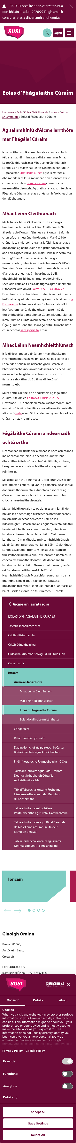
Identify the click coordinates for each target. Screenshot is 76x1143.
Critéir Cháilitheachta (36, 112)
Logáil (58, 33)
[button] (7, 911)
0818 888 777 (17, 967)
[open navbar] (69, 32)
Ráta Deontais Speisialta (29, 738)
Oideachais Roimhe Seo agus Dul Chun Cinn (36, 654)
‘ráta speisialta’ (29, 330)
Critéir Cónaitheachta (22, 644)
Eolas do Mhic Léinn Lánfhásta (39, 719)
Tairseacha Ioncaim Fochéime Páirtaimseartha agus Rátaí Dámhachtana (41, 810)
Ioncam (54, 112)
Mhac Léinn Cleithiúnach (36, 691)
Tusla (18, 413)
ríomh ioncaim (36, 183)
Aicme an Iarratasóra (31, 604)
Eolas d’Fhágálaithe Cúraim (31, 616)
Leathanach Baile (12, 112)
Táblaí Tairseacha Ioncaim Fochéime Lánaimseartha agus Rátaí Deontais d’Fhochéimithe (37, 794)
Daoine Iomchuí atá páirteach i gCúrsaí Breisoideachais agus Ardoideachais (39, 749)
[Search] (47, 32)
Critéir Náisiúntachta (21, 635)
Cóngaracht (21, 729)
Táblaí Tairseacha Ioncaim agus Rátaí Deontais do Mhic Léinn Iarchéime (37, 843)
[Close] (71, 4)
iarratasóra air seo (31, 173)
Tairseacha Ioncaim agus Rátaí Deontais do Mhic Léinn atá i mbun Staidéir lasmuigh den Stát (39, 827)
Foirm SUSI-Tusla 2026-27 (48, 289)
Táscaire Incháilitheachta (24, 626)
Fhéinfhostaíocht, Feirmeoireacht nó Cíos (40, 761)
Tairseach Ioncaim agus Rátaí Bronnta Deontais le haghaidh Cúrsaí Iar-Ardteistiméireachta (38, 775)
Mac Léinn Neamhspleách (36, 701)
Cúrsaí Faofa (16, 663)
